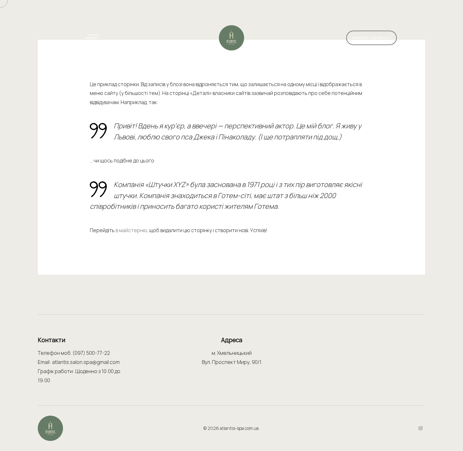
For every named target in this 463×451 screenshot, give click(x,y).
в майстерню (131, 230)
